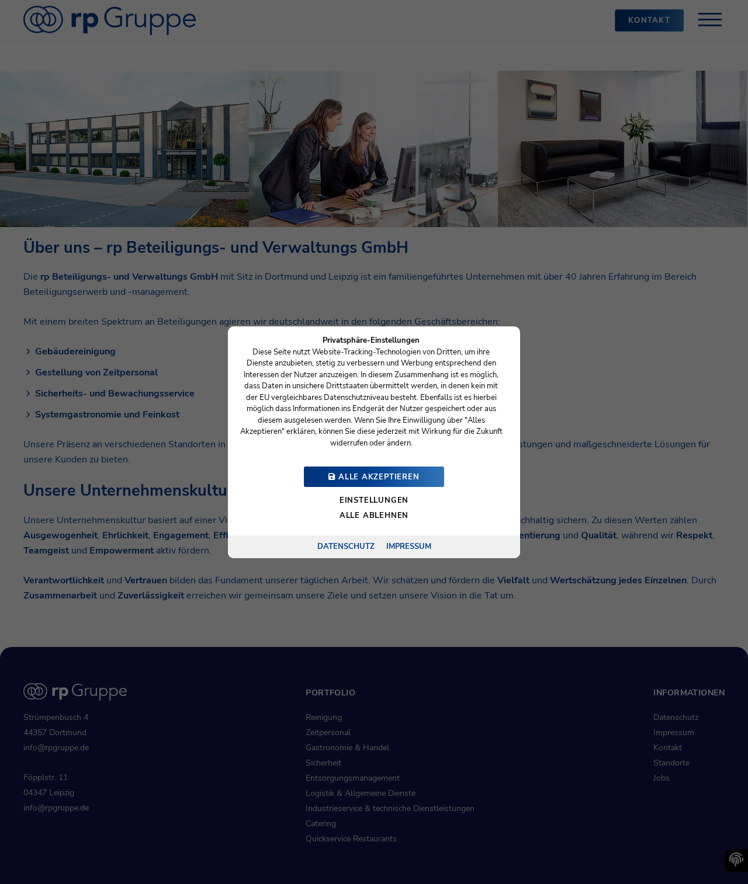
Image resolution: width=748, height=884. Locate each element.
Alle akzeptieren (377, 477)
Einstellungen (374, 500)
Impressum (408, 546)
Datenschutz (346, 546)
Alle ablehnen (374, 515)
